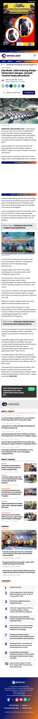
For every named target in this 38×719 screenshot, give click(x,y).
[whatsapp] (25, 701)
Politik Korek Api (15, 587)
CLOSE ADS (31, 1)
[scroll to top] (35, 708)
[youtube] (21, 701)
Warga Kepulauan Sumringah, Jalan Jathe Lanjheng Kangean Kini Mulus (12, 505)
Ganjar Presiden (14, 404)
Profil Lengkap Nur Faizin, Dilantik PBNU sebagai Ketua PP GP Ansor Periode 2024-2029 (21, 594)
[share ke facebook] (7, 87)
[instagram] (17, 701)
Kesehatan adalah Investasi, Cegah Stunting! (20, 602)
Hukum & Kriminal (30, 61)
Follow (31, 389)
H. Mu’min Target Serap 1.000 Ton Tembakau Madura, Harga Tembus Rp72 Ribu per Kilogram (11, 480)
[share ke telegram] (19, 87)
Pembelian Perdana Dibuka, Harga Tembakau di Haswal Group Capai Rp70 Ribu (11, 467)
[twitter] (13, 701)
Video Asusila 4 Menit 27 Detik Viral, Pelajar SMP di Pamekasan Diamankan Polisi (21, 665)
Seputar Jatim (10, 80)
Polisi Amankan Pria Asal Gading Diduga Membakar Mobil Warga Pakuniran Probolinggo (21, 627)
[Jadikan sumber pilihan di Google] (3, 87)
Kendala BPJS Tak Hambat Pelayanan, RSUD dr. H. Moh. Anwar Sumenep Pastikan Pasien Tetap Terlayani (22, 655)
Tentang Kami (14, 705)
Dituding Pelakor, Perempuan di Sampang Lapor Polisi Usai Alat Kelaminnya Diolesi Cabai (21, 645)
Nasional (8, 67)
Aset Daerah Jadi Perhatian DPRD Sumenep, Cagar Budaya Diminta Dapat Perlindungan (12, 517)
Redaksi (24, 705)
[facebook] (9, 701)
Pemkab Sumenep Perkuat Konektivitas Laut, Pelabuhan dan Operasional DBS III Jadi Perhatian (11, 493)
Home (4, 61)
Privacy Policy (27, 708)
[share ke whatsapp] (15, 87)
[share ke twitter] (11, 87)
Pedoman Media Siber (11, 708)
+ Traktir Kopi (29, 93)
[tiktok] (29, 701)
